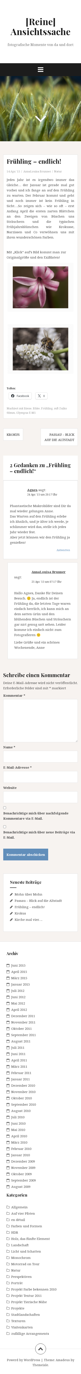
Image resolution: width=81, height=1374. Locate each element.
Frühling (47, 408)
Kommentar (14, 695)
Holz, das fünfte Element (30, 1238)
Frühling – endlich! (30, 907)
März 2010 (19, 1142)
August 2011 (20, 1041)
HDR (14, 1232)
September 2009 (23, 1180)
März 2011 (19, 1066)
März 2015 (19, 978)
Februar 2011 (21, 1073)
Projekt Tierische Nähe (29, 1302)
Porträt (17, 1283)
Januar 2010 (20, 1155)
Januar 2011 (20, 1079)
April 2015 (19, 971)
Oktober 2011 (21, 1028)
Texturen (18, 1321)
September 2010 (23, 1104)
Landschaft (20, 1245)
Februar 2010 (21, 1148)
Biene (28, 408)
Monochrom (21, 1257)
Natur (58, 171)
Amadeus (63, 1360)
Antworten (63, 550)
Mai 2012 (18, 1003)
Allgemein (19, 1207)
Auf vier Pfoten (23, 1213)
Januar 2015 (20, 984)
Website (10, 787)
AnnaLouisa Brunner (37, 171)
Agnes (32, 490)
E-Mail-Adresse (17, 767)
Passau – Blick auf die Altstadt (38, 900)
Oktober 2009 (21, 1174)
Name (9, 747)
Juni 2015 (18, 965)
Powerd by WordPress (23, 1360)
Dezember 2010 (23, 1085)
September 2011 (23, 1035)
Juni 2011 (18, 1054)
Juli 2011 (17, 1047)
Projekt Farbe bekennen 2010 (33, 1289)
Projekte (17, 1308)
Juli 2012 (17, 990)
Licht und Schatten (26, 1251)
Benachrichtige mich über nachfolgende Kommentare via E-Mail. (35, 816)
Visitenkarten (22, 1327)
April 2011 (19, 1060)
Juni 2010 (18, 1123)
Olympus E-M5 (26, 413)
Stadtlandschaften (25, 1314)
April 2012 (19, 1009)
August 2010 (20, 1110)
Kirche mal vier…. (28, 919)
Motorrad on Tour (25, 1264)
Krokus (13, 434)
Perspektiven (21, 1276)
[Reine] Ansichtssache (40, 26)
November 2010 (23, 1092)
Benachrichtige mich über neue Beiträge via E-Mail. (39, 834)
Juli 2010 (17, 1117)
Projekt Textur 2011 (26, 1295)
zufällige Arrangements (30, 1333)
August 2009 (20, 1186)
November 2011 (23, 1022)
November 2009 (23, 1167)
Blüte (36, 408)
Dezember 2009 (23, 1161)
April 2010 (19, 1136)
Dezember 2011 (23, 1016)
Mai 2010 (18, 1129)
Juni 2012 (18, 997)
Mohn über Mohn (28, 894)
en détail (18, 1219)
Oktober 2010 (21, 1098)
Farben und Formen (26, 1226)
